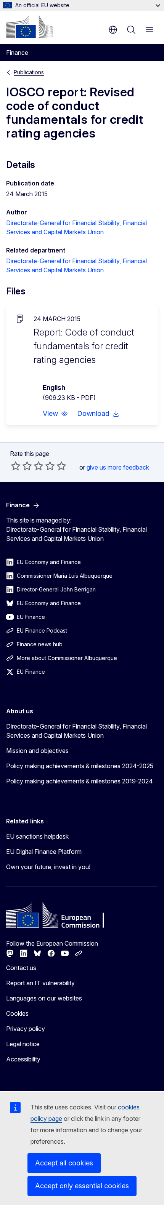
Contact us (21, 968)
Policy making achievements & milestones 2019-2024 (79, 781)
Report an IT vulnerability (40, 983)
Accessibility (23, 1059)
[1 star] (15, 466)
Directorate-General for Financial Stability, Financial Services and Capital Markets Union (76, 730)
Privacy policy (25, 1028)
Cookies (17, 1013)
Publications (29, 72)
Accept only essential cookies (82, 1186)
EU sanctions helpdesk (37, 836)
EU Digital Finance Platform (44, 851)
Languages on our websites (44, 998)
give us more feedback (118, 467)
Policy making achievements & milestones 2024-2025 (79, 766)
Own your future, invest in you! (48, 867)
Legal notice (23, 1044)
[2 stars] (21, 466)
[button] (55, 413)
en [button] (113, 29)
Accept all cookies (64, 1163)
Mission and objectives (37, 750)
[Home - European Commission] (29, 26)
